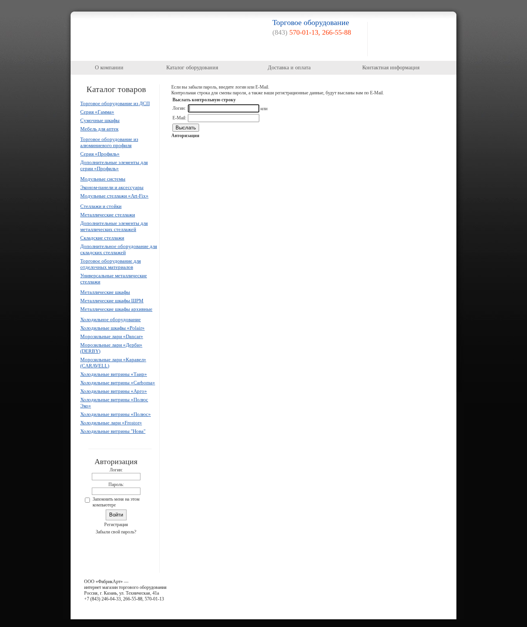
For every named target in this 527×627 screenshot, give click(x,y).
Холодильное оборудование (110, 319)
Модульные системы (102, 179)
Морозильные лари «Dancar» (111, 336)
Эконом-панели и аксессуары (112, 187)
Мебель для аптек (99, 129)
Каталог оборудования (192, 67)
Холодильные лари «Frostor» (111, 423)
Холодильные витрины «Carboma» (117, 383)
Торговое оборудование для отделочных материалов (110, 264)
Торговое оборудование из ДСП (115, 103)
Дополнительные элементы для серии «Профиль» (114, 165)
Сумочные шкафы (100, 120)
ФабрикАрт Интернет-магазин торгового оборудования (131, 36)
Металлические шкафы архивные (116, 309)
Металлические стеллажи (107, 215)
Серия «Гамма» (97, 112)
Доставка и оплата (289, 67)
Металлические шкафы (105, 292)
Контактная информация (390, 67)
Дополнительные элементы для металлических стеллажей (114, 226)
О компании (109, 67)
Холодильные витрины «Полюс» (115, 414)
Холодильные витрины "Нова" (112, 431)
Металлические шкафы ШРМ (112, 300)
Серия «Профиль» (100, 154)
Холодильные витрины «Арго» (113, 391)
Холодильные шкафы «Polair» (112, 328)
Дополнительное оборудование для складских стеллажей (118, 249)
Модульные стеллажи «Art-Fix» (114, 196)
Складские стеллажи (102, 238)
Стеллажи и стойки (101, 206)
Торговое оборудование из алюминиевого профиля (109, 142)
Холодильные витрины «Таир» (113, 374)
